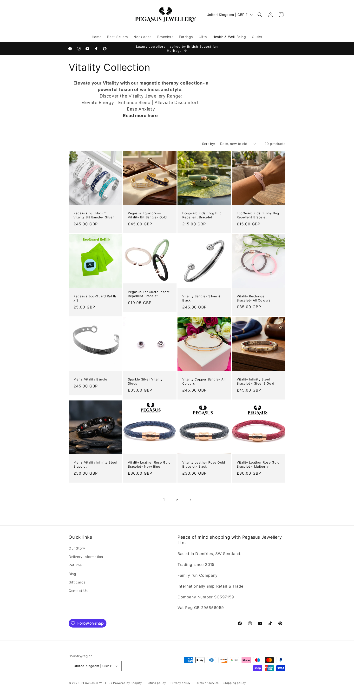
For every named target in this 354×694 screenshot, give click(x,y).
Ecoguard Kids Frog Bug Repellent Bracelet (202, 215)
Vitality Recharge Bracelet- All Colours (254, 298)
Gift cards (77, 582)
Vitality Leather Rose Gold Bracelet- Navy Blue (149, 464)
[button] (260, 14)
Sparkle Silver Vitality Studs (145, 381)
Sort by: (208, 144)
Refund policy (156, 683)
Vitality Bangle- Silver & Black (201, 298)
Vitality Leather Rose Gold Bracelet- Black (203, 464)
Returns (75, 565)
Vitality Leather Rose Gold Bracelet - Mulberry (258, 464)
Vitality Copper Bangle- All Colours (203, 381)
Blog (72, 574)
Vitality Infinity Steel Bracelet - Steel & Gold (255, 381)
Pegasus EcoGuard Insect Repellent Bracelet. (149, 294)
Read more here (140, 115)
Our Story (77, 548)
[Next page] (190, 500)
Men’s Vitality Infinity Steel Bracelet (95, 464)
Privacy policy (180, 683)
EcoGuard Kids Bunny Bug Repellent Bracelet (258, 215)
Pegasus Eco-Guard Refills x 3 (95, 298)
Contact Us (78, 591)
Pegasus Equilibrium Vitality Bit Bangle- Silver (93, 215)
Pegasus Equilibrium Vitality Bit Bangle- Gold (147, 215)
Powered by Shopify (127, 683)
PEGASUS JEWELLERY (96, 683)
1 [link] (164, 499)
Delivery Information (86, 557)
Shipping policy (234, 683)
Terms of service (207, 683)
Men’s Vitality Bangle (90, 379)
